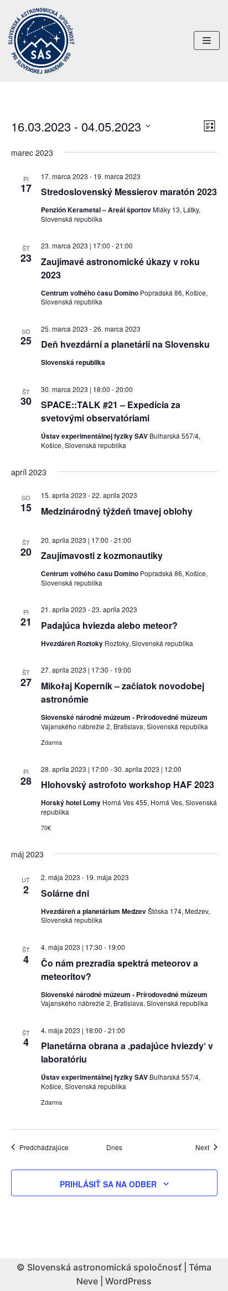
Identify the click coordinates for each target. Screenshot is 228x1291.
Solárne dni (65, 893)
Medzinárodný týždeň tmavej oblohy (117, 511)
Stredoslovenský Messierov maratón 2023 (129, 191)
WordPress (128, 1281)
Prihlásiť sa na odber (108, 1184)
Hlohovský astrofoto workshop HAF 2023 (127, 784)
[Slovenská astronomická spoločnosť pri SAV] (41, 41)
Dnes (114, 1147)
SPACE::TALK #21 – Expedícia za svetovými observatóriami (110, 411)
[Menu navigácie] (207, 40)
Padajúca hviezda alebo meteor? (109, 625)
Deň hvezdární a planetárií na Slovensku (125, 344)
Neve (87, 1281)
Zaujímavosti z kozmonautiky (102, 555)
